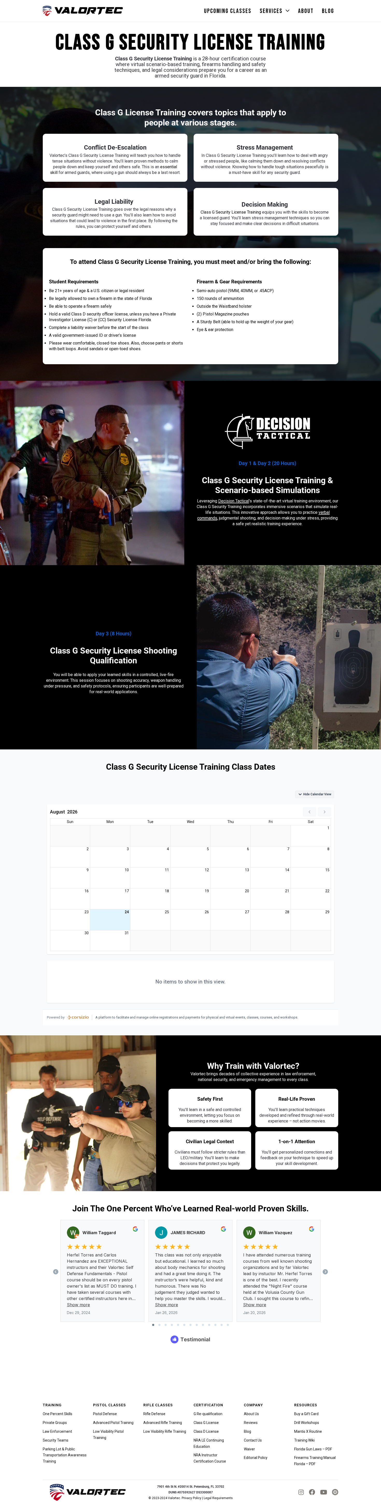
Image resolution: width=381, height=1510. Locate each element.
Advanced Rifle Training (162, 1423)
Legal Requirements (218, 1498)
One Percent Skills (57, 1414)
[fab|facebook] (312, 1492)
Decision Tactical (233, 500)
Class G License (206, 1423)
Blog (247, 1431)
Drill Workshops (306, 1423)
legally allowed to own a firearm (83, 298)
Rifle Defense (154, 1414)
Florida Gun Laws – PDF (313, 1449)
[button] (288, 11)
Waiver (249, 1449)
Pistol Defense (105, 1414)
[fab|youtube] (323, 1492)
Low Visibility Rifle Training (164, 1431)
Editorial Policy (255, 1458)
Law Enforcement (57, 1431)
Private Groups (55, 1423)
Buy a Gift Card (306, 1414)
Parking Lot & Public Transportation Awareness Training (65, 1455)
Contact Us (253, 1440)
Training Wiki (304, 1440)
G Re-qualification (208, 1414)
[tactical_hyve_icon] (335, 1492)
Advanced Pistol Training (113, 1423)
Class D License (206, 1431)
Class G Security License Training (231, 212)
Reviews (251, 1423)
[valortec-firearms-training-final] (83, 11)
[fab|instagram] (301, 1492)
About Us (251, 1414)
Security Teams (55, 1440)
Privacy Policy (191, 1498)
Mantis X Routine (308, 1431)
